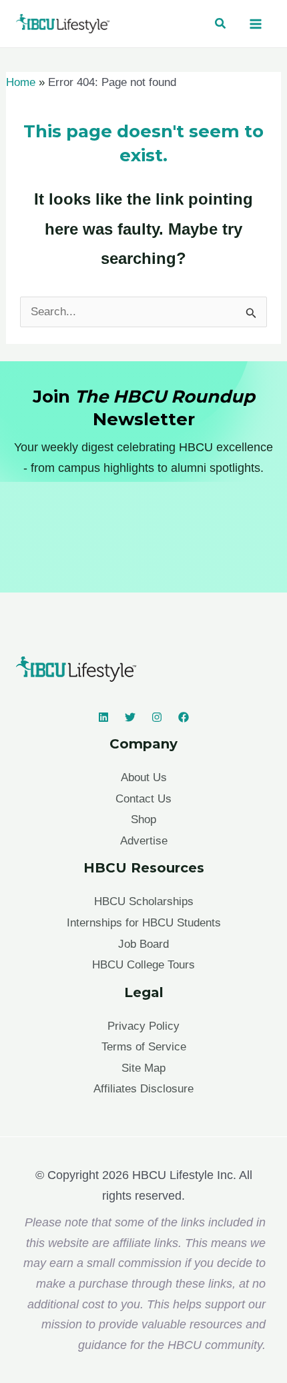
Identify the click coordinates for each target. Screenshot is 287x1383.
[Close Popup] (263, 588)
